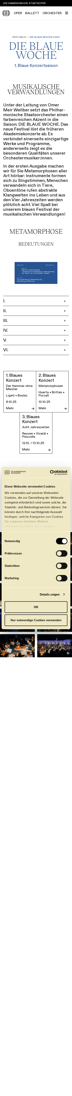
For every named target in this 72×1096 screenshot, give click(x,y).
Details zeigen (50, 594)
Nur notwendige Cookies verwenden (36, 620)
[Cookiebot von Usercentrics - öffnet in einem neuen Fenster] (50, 472)
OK (36, 607)
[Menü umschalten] (66, 13)
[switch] (61, 553)
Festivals (19, 37)
